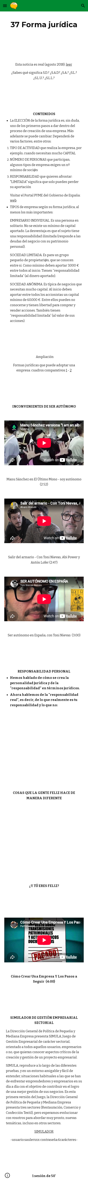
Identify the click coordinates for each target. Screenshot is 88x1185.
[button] (5, 5)
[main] (44, 24)
